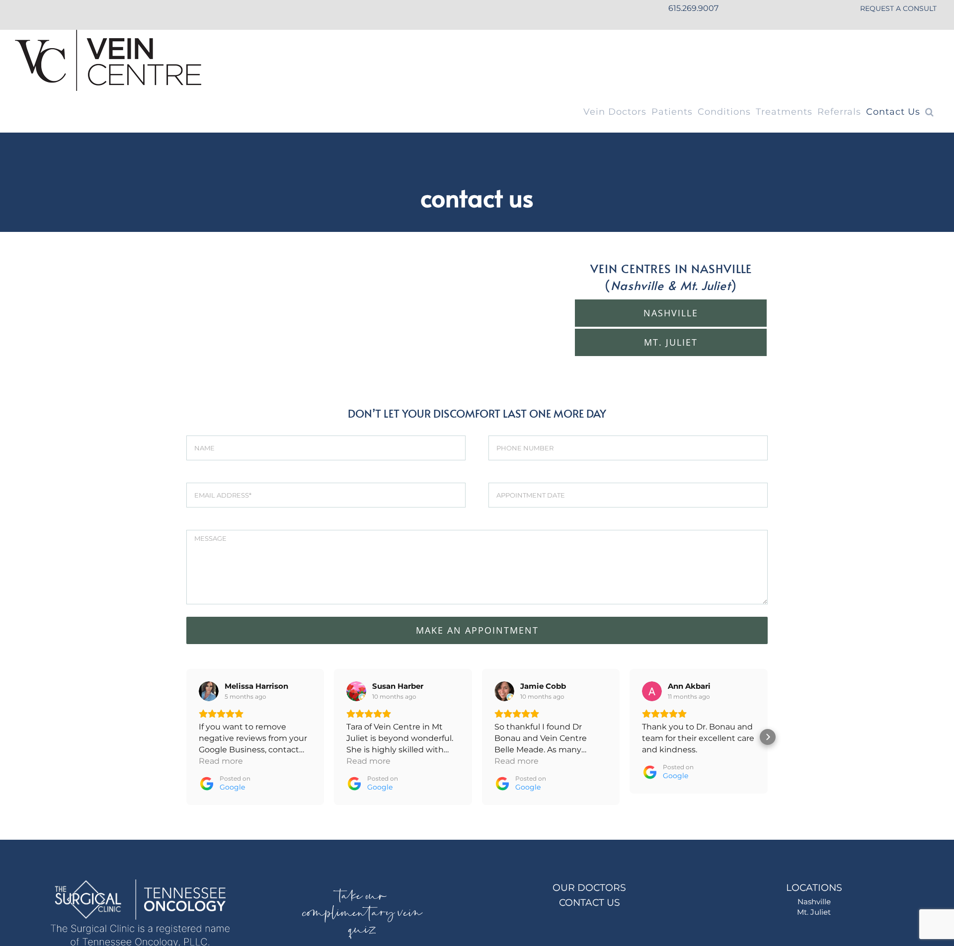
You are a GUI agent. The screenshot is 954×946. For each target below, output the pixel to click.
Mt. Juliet (814, 912)
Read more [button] (221, 761)
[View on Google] (209, 691)
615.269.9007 (693, 8)
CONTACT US (589, 902)
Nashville (814, 901)
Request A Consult (898, 8)
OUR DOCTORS (589, 887)
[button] (929, 112)
